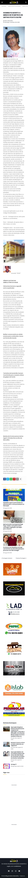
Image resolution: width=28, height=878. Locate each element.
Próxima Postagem (21, 558)
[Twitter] (7, 479)
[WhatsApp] (11, 479)
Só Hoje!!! (14, 764)
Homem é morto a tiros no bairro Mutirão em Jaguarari (18, 744)
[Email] (17, 479)
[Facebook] (4, 479)
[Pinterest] (14, 479)
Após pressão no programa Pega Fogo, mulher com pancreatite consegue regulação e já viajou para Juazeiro (13, 527)
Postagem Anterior (7, 558)
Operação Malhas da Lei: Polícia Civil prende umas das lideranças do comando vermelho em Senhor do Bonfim (17, 755)
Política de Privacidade (14, 6)
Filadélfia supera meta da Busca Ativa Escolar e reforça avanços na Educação (13, 504)
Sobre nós (25, 6)
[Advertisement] (14, 801)
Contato (4, 6)
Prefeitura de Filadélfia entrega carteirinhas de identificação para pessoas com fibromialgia (13, 549)
